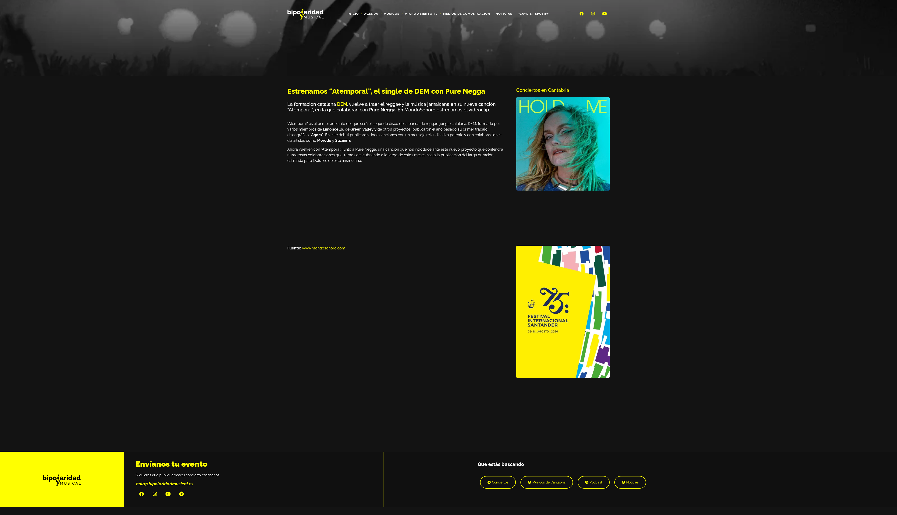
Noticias (504, 13)
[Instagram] (593, 13)
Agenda (371, 13)
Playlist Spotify (533, 13)
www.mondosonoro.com (323, 248)
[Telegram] (181, 494)
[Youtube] (604, 13)
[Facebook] (581, 13)
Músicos (392, 13)
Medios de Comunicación (466, 13)
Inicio (353, 13)
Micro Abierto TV (421, 13)
